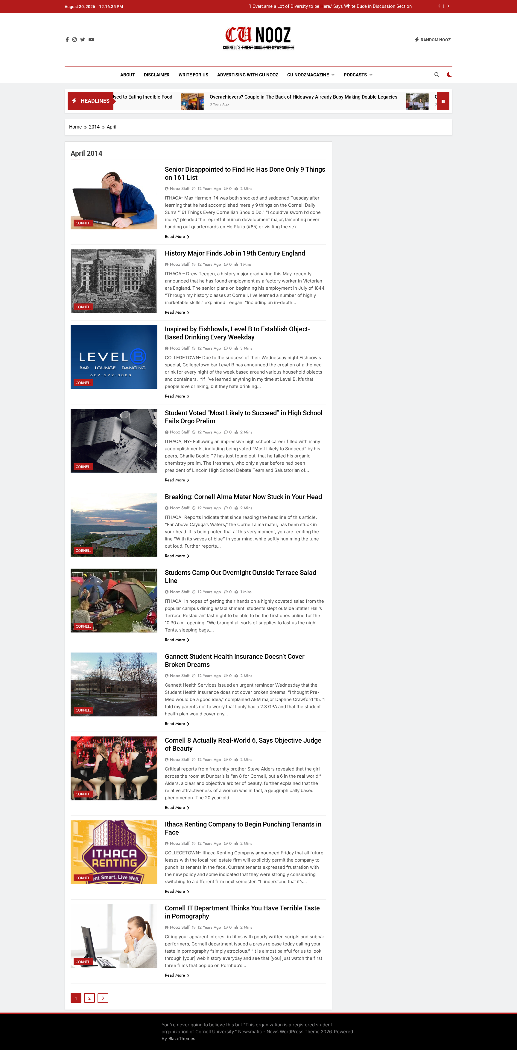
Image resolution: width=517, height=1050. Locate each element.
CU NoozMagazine (308, 75)
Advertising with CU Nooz (247, 75)
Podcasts (355, 75)
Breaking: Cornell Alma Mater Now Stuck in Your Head (243, 497)
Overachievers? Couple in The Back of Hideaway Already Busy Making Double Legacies (261, 97)
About (127, 75)
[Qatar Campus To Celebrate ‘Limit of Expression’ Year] (375, 104)
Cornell (83, 223)
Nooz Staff (179, 188)
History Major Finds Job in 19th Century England (235, 253)
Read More (175, 236)
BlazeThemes (181, 1038)
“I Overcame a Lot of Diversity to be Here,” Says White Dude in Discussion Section (330, 6)
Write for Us (193, 75)
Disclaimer (157, 75)
